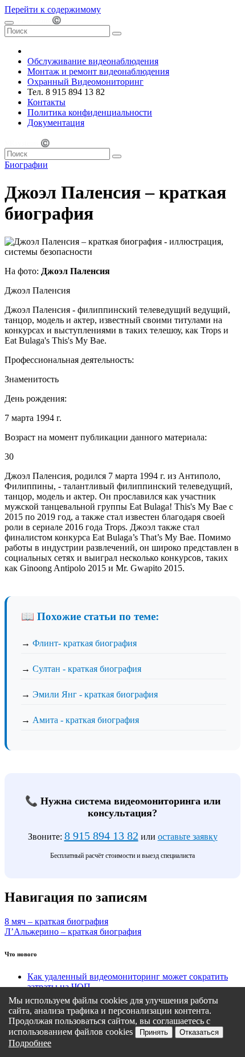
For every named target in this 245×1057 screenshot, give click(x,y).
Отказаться (199, 1032)
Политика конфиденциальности (89, 112)
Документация (55, 122)
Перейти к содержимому (53, 9)
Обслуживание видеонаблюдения (92, 61)
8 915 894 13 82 (101, 835)
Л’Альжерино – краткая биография (73, 931)
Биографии (26, 165)
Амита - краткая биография (85, 720)
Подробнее (30, 1043)
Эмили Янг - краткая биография (95, 694)
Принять (154, 1032)
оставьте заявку (188, 836)
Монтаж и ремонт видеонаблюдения (98, 71)
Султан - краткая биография (86, 669)
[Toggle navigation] (9, 22)
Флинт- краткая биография (84, 643)
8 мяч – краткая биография (56, 921)
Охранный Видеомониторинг (85, 81)
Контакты (46, 102)
